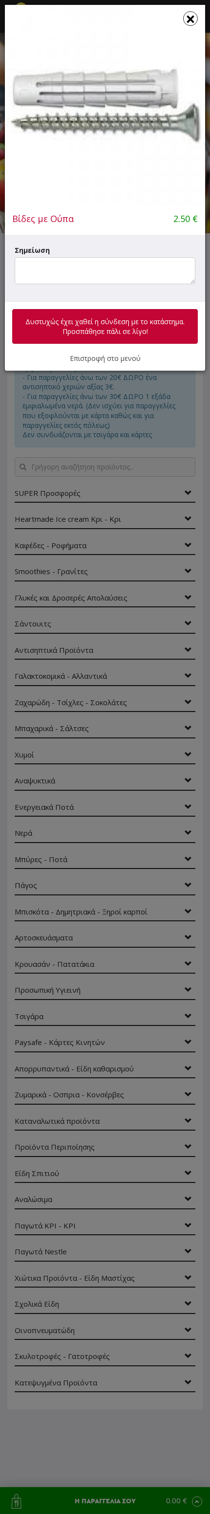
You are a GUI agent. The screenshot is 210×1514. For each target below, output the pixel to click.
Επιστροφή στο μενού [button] (105, 358)
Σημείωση (32, 250)
